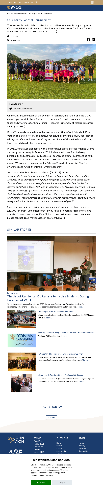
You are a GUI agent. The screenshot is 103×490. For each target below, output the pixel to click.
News (9, 14)
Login (31, 2)
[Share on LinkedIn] (93, 40)
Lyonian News (19, 14)
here (50, 475)
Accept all (41, 482)
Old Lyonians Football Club (22, 109)
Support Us (61, 451)
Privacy (82, 446)
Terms (81, 443)
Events (59, 446)
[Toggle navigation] (92, 2)
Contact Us (83, 451)
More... (80, 307)
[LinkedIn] (20, 452)
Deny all (62, 482)
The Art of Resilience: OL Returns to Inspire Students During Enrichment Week (48, 298)
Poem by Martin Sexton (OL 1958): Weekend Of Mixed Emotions (66, 332)
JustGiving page (36, 207)
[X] (11, 452)
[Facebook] (16, 452)
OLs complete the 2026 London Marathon (55, 311)
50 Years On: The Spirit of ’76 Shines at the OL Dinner (60, 354)
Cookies (82, 448)
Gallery (59, 454)
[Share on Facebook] (88, 40)
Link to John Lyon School (19, 2)
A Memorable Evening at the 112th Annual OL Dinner (60, 375)
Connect (60, 448)
